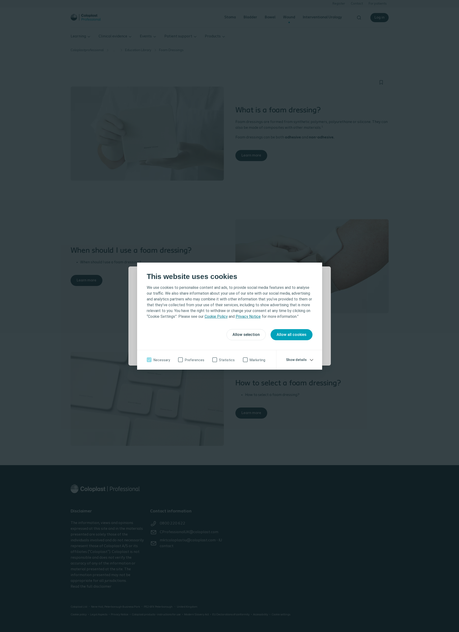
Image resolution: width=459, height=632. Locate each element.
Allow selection (246, 334)
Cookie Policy (216, 316)
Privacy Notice (248, 316)
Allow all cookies (291, 334)
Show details (296, 360)
